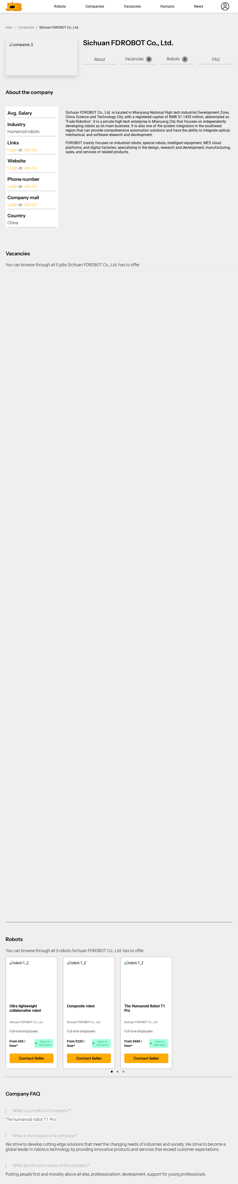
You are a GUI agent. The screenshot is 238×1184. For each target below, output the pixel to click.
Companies (95, 6)
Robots (60, 6)
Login (12, 149)
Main (9, 27)
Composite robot (81, 1006)
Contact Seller (31, 1058)
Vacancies (132, 6)
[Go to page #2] (118, 1071)
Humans (167, 6)
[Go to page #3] (123, 1071)
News (198, 6)
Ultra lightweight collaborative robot (25, 1008)
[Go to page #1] (112, 1071)
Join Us (30, 149)
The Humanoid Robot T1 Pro (144, 1008)
